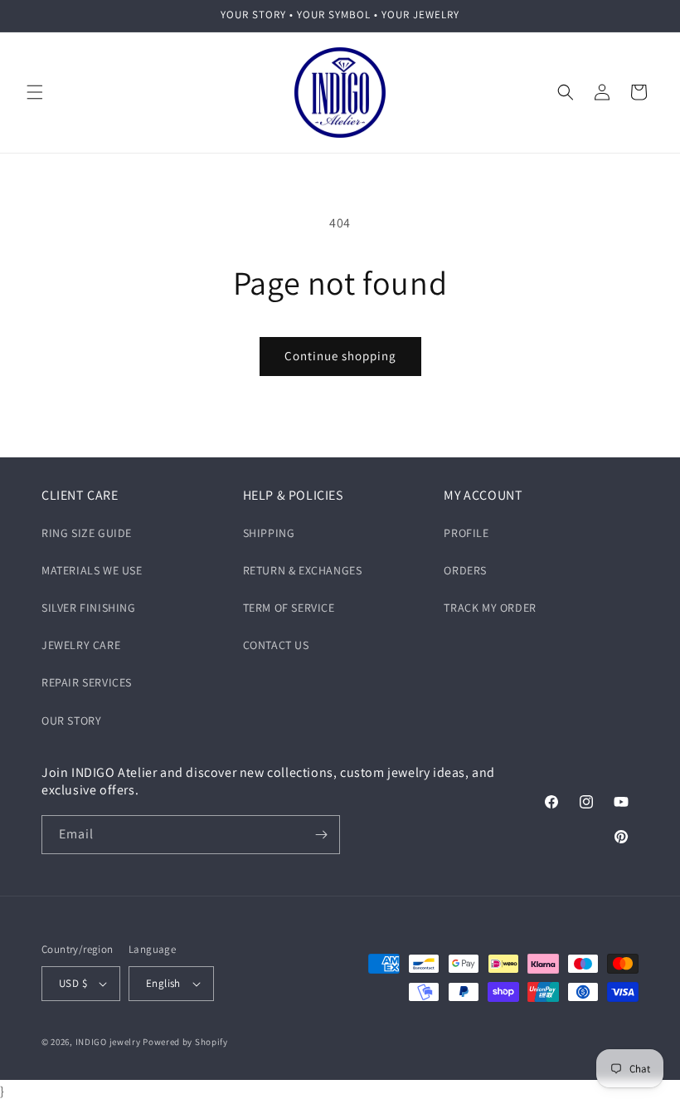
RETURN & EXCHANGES (302, 570)
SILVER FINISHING (88, 607)
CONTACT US (276, 644)
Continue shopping (340, 356)
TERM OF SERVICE (289, 607)
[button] (35, 92)
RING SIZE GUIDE (86, 532)
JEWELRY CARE (80, 644)
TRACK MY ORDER (490, 607)
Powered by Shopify (185, 1042)
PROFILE (466, 532)
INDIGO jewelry (108, 1042)
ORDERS (465, 570)
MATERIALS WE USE (92, 570)
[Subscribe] (321, 834)
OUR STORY (71, 720)
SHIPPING (269, 532)
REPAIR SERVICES (86, 682)
